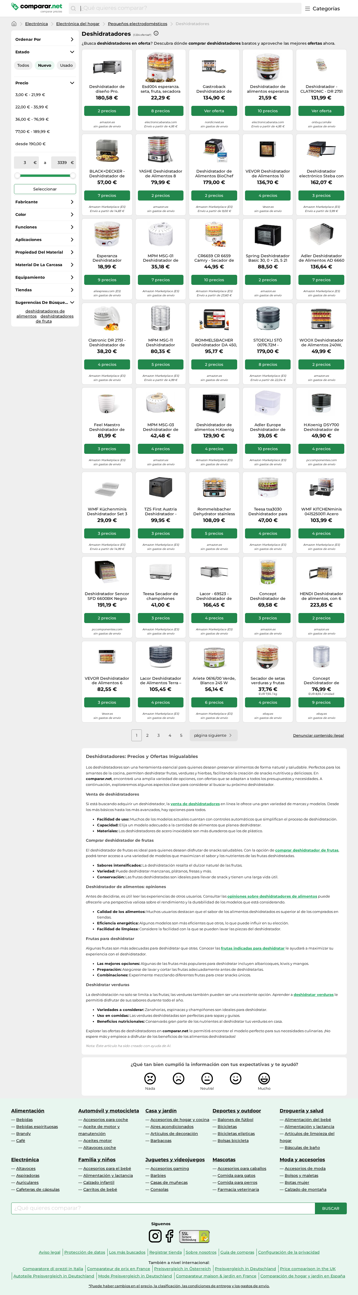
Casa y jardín (161, 1110)
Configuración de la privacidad (289, 1252)
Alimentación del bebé (308, 1119)
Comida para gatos (236, 1175)
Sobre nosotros (201, 1252)
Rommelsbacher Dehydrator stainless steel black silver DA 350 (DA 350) (214, 511)
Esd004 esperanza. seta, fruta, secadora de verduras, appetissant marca (160, 89)
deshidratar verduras (314, 994)
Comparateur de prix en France (118, 1268)
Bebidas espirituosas (37, 1126)
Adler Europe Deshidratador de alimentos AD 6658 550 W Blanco (268, 427)
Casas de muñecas (169, 1182)
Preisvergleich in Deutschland (245, 1268)
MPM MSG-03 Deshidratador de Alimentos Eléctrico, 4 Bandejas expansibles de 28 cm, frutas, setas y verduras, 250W (160, 427)
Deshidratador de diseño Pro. (107, 89)
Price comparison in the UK (308, 1268)
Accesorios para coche (105, 1119)
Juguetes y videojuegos (175, 1159)
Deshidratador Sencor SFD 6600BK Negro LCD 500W (107, 596)
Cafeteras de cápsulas (38, 1189)
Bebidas (24, 1119)
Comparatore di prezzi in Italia (53, 1268)
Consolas (159, 1189)
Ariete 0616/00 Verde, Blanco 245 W (214, 681)
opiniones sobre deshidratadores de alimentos (272, 896)
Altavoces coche (99, 1147)
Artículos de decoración (174, 1133)
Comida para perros (237, 1182)
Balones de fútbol (235, 1119)
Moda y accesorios (302, 1159)
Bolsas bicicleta (233, 1140)
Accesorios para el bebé (107, 1168)
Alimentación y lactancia (309, 1126)
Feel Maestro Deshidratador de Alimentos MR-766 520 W (106, 427)
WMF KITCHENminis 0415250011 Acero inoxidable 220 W (321, 511)
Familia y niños (97, 1159)
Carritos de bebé (100, 1189)
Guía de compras (237, 1252)
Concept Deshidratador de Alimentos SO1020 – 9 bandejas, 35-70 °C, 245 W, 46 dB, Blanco (321, 681)
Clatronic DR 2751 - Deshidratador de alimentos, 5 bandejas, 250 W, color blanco (107, 342)
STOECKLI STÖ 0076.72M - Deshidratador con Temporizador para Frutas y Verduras (268, 342)
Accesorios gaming (169, 1168)
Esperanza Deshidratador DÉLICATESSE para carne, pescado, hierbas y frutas (107, 258)
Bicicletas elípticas (236, 1133)
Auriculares (27, 1182)
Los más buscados (127, 1252)
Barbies (158, 1175)
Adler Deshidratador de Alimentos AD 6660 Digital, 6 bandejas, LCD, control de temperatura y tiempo (321, 258)
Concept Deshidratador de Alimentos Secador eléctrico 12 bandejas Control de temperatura (268, 596)
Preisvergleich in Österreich (182, 1268)
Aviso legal (49, 1252)
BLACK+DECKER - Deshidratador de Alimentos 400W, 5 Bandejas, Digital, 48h (107, 173)
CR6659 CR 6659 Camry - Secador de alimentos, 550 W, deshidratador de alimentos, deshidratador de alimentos (214, 258)
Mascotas (224, 1159)
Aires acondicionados (172, 1126)
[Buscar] (73, 8)
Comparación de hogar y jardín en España (302, 1276)
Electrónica (36, 23)
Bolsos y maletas (301, 1175)
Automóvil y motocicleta (108, 1110)
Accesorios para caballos (242, 1168)
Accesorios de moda (305, 1168)
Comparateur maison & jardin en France (216, 1276)
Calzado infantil (98, 1182)
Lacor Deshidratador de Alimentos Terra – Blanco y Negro (160, 681)
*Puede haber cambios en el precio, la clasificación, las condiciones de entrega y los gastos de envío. (179, 1286)
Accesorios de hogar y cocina (179, 1119)
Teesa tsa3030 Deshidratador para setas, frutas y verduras (268, 511)
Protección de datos (84, 1252)
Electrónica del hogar (78, 23)
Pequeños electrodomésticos (137, 23)
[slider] (17, 175)
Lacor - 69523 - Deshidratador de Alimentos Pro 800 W (214, 596)
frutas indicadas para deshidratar (253, 948)
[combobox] (190, 8)
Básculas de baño (302, 1147)
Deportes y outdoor (237, 1110)
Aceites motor (97, 1140)
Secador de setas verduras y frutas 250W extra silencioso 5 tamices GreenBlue (268, 681)
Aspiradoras (27, 1175)
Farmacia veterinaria (238, 1189)
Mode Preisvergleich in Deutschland (135, 1276)
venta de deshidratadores (195, 804)
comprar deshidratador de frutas (306, 850)
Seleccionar (45, 189)
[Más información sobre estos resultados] (156, 33)
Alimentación (27, 1110)
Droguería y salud (302, 1110)
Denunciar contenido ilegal (318, 735)
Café (20, 1140)
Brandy (23, 1133)
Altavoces (26, 1168)
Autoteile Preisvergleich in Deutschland (53, 1276)
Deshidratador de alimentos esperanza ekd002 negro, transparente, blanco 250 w (268, 89)
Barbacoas (160, 1140)
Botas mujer (297, 1182)
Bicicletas (227, 1126)
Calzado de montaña (305, 1189)
